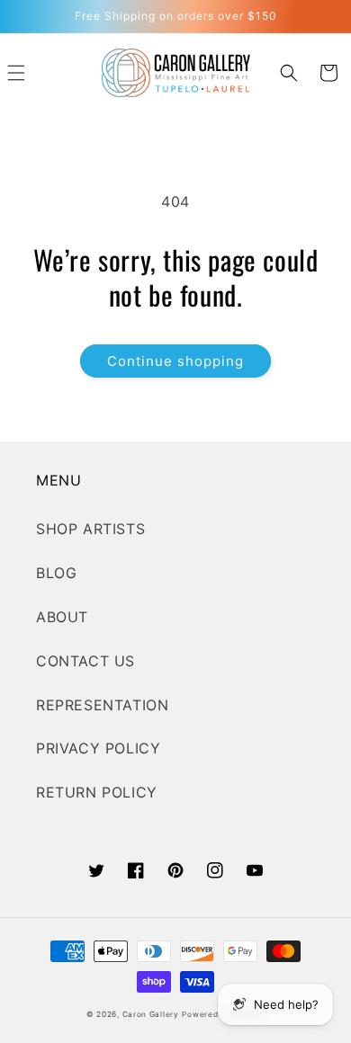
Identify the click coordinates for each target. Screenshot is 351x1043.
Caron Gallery (150, 1014)
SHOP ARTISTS (90, 529)
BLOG (56, 573)
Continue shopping (175, 361)
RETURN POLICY (97, 792)
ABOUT (62, 617)
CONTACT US (85, 661)
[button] (289, 73)
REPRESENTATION (102, 705)
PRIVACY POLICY (98, 748)
